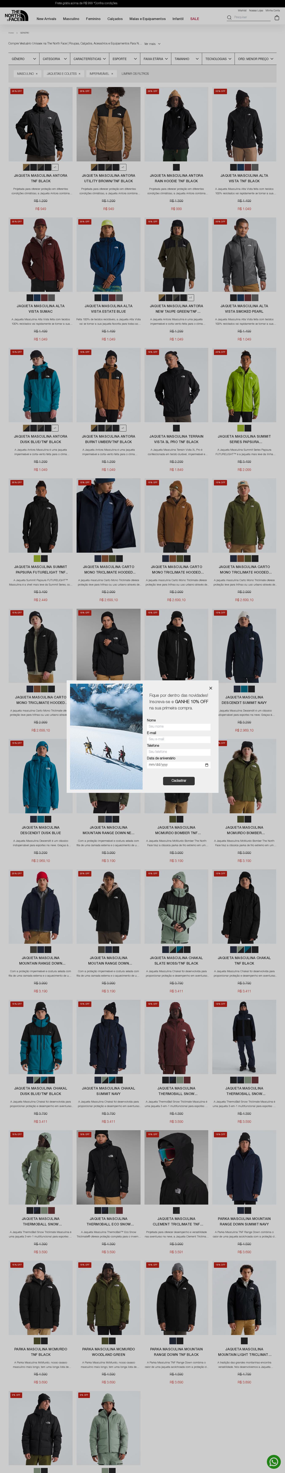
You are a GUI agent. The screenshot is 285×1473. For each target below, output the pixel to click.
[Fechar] (210, 688)
